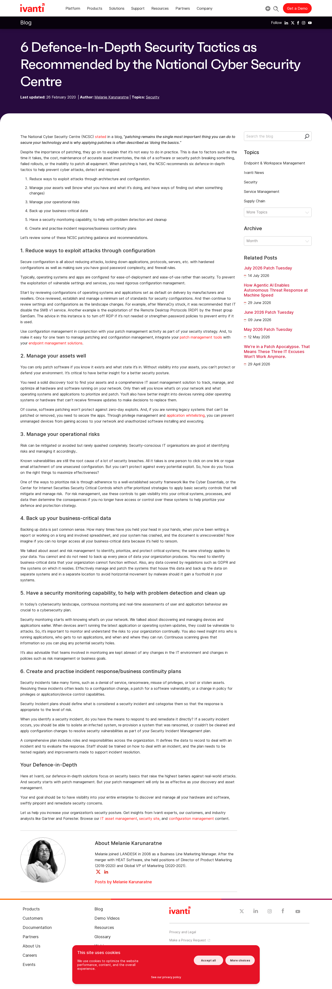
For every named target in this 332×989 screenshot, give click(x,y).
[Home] (32, 8)
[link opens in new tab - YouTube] (297, 912)
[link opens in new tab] (286, 23)
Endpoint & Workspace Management (274, 163)
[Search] (276, 8)
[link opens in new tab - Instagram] (269, 912)
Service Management (261, 191)
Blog (26, 22)
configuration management (191, 818)
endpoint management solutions (55, 343)
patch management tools (201, 337)
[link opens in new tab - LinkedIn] (255, 912)
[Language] (267, 8)
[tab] (73, 9)
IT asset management (118, 818)
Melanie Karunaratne (111, 97)
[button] (278, 212)
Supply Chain (254, 201)
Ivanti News (254, 172)
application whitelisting (186, 415)
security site (149, 818)
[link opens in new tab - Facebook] (282, 912)
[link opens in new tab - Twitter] (241, 912)
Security (152, 97)
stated (100, 136)
